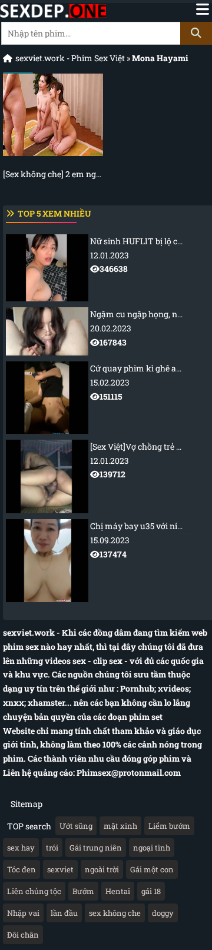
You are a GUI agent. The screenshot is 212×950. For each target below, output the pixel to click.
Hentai (117, 891)
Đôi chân (23, 934)
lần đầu (64, 913)
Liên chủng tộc (34, 891)
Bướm (83, 891)
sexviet (60, 869)
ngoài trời (102, 869)
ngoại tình (151, 847)
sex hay (21, 847)
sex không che (115, 913)
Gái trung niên (95, 847)
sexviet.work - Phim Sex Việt (70, 58)
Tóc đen (21, 869)
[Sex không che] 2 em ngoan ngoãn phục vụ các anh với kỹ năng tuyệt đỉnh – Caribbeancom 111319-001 (53, 174)
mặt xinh (120, 826)
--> (151, 255)
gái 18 (151, 891)
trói (52, 847)
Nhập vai (23, 913)
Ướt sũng (75, 826)
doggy (163, 913)
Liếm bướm (169, 826)
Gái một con (152, 869)
